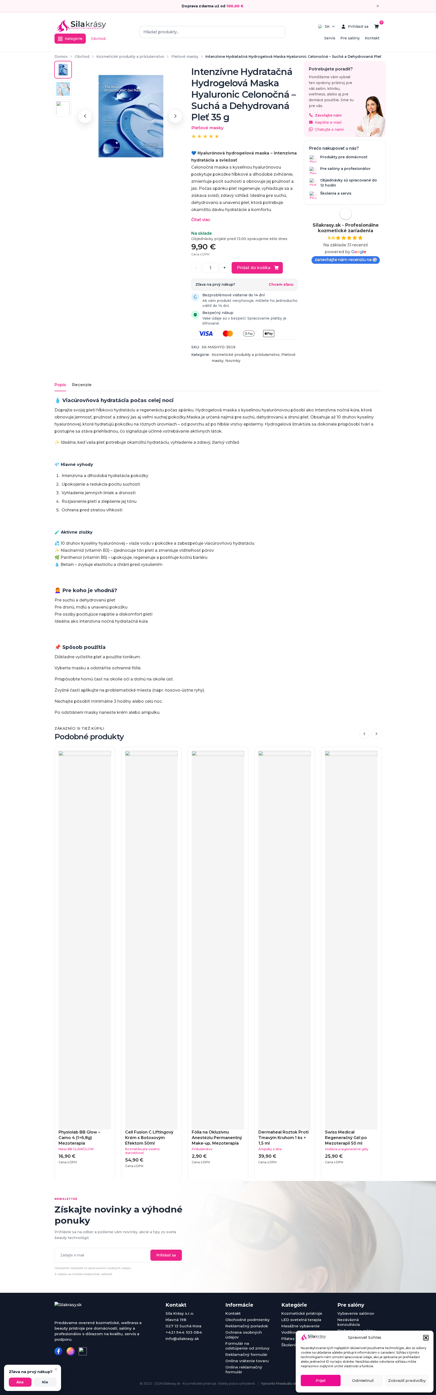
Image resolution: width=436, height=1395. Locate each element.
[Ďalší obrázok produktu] (175, 116)
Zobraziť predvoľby (407, 1380)
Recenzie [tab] (82, 384)
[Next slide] (376, 734)
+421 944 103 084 (184, 1332)
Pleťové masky (184, 56)
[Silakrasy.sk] (81, 26)
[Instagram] (71, 1351)
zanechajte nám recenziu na (343, 259)
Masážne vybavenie (300, 1326)
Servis (329, 38)
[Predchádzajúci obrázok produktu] (85, 116)
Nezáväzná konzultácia (348, 1322)
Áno (20, 1382)
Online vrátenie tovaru (247, 1360)
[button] (425, 1337)
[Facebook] (58, 1351)
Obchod (98, 38)
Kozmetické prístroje (301, 1313)
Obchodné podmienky (247, 1319)
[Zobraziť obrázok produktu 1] (63, 69)
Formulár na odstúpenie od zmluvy (247, 1346)
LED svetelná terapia (301, 1319)
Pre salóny (350, 38)
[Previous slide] (364, 734)
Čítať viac (200, 219)
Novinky (232, 360)
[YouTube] (83, 1351)
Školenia (289, 1345)
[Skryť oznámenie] (378, 6)
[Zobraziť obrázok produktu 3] (63, 108)
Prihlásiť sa (166, 1255)
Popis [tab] (60, 384)
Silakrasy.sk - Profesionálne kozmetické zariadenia (346, 227)
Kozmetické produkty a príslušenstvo (130, 56)
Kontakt (372, 38)
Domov (61, 56)
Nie (45, 1382)
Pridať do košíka (253, 267)
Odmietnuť (363, 1380)
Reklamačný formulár (246, 1354)
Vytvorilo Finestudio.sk (278, 1383)
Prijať (320, 1380)
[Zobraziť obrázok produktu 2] (63, 88)
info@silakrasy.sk (182, 1338)
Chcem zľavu (281, 284)
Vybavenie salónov (355, 1313)
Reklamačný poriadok (246, 1326)
